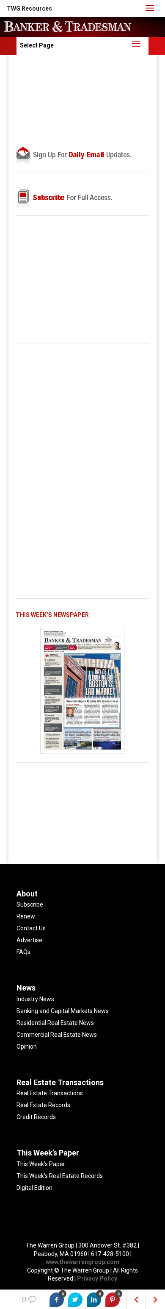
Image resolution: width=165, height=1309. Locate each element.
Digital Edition (34, 1187)
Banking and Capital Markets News (62, 1011)
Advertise (29, 940)
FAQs (23, 952)
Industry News (35, 999)
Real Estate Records (43, 1105)
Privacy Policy (97, 1278)
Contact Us (31, 928)
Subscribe (29, 904)
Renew (25, 916)
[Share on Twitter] (75, 1299)
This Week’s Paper (40, 1164)
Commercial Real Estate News (56, 1034)
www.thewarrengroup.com (82, 1262)
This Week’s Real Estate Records (59, 1175)
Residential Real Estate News (55, 1022)
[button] (29, 8)
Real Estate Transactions (49, 1093)
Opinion (26, 1046)
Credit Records (36, 1117)
